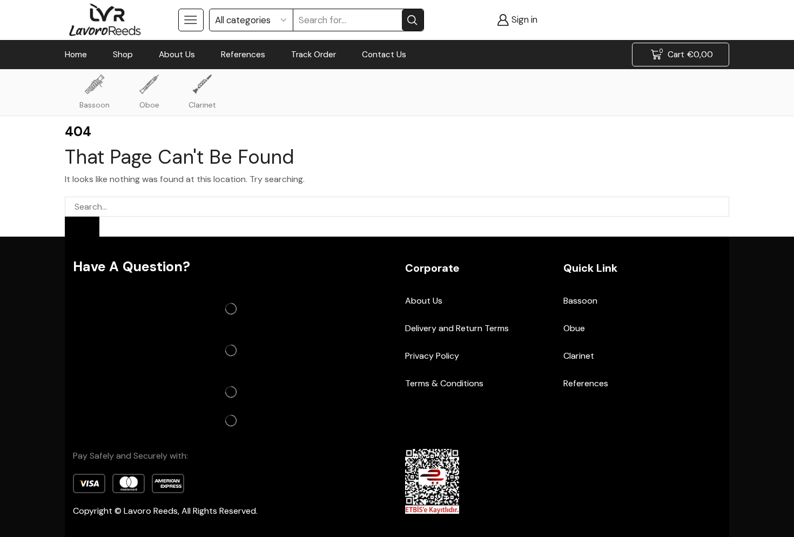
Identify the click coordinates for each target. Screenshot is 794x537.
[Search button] (412, 20)
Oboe (149, 105)
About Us (177, 54)
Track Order (313, 54)
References (243, 54)
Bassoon (94, 105)
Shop (123, 54)
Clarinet (202, 105)
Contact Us (384, 54)
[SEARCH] (82, 227)
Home (76, 54)
